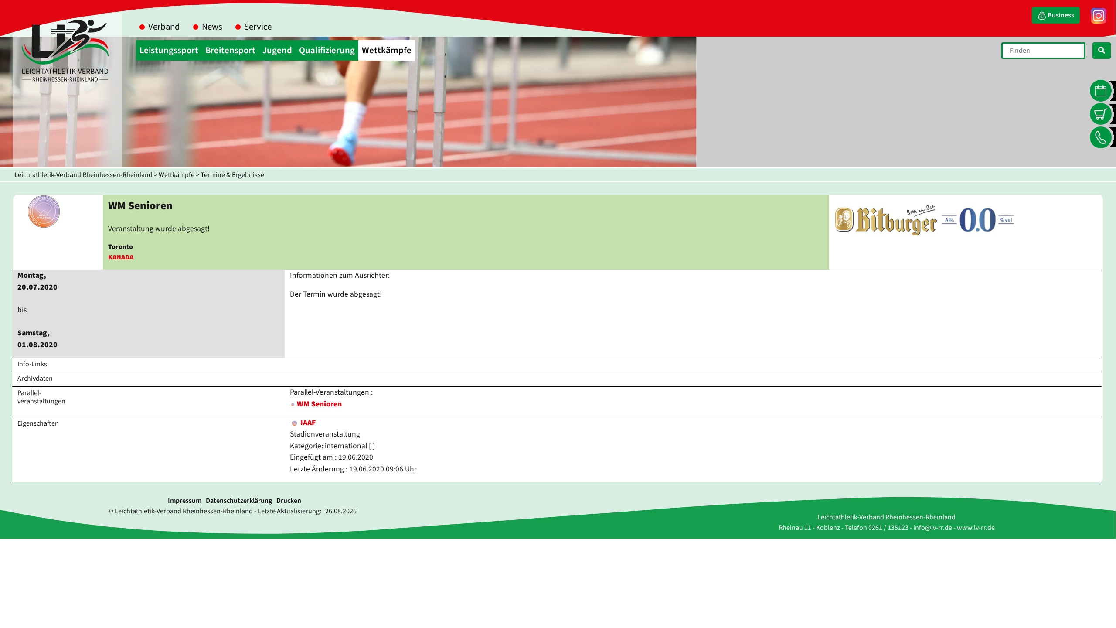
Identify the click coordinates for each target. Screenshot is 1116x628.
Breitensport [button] (230, 50)
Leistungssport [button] (169, 50)
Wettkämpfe (176, 175)
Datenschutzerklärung (239, 500)
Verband (164, 26)
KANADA (120, 257)
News (212, 26)
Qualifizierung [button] (327, 50)
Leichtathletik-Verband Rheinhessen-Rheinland (83, 175)
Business (1060, 15)
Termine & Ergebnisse (232, 175)
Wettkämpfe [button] (387, 50)
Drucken (288, 500)
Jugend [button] (277, 50)
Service (258, 26)
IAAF (307, 422)
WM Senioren (319, 404)
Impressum (184, 500)
